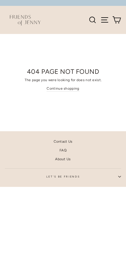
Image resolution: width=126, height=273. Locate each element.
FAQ (63, 150)
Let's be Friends (63, 176)
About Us (63, 159)
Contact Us (63, 141)
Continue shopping (63, 88)
